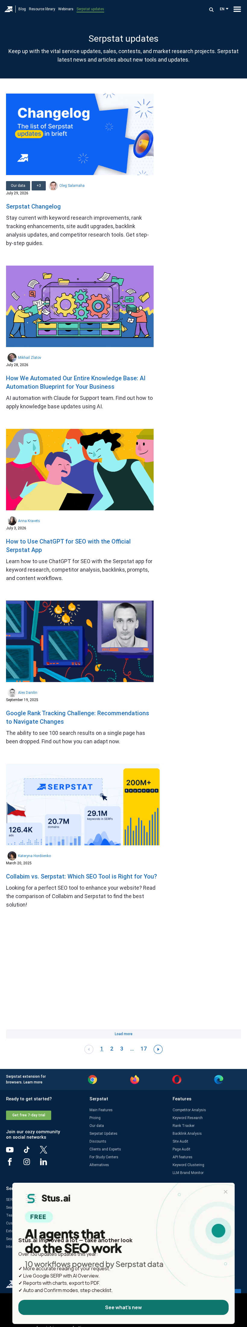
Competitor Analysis (189, 1110)
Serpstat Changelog (33, 206)
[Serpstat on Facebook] (14, 1164)
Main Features (101, 1110)
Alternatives (99, 1165)
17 (144, 1048)
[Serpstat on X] (48, 1152)
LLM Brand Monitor (188, 1173)
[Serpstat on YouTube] (14, 1152)
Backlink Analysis (187, 1133)
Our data (96, 1126)
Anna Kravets (29, 521)
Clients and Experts (105, 1149)
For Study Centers (103, 1157)
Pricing (95, 1118)
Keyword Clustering (188, 1165)
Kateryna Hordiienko (34, 856)
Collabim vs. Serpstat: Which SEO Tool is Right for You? (81, 876)
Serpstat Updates (103, 1133)
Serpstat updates (90, 9)
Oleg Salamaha (72, 185)
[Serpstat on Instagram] (31, 1164)
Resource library (42, 9)
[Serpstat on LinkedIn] (48, 1164)
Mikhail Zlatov (29, 358)
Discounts (97, 1141)
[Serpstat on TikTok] (31, 1152)
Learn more (32, 1082)
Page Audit (181, 1149)
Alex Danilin (27, 693)
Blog (22, 9)
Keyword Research (188, 1118)
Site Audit (180, 1141)
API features (182, 1157)
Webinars (65, 9)
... (132, 1048)
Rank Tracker (184, 1126)
